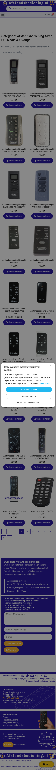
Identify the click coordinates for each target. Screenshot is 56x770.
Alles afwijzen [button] (29, 396)
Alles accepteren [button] (29, 389)
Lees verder (45, 383)
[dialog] (28, 385)
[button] (28, 402)
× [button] (50, 366)
